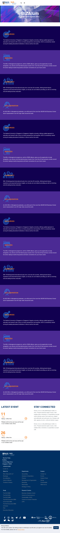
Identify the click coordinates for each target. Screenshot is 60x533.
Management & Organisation (29, 480)
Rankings (5, 476)
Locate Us (5, 468)
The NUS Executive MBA (9, 499)
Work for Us (44, 484)
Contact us (43, 474)
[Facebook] (4, 517)
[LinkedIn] (12, 517)
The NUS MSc (7, 495)
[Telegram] (16, 517)
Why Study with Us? (8, 474)
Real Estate (25, 484)
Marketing (24, 482)
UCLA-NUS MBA (7, 501)
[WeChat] (8, 520)
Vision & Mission (7, 480)
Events (42, 476)
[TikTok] (20, 517)
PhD (4, 508)
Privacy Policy (21, 529)
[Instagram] (8, 517)
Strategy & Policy (26, 486)
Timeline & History (7, 482)
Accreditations (6, 478)
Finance (24, 478)
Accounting (25, 474)
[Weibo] (12, 520)
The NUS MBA (7, 497)
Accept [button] (56, 527)
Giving (42, 480)
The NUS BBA (6, 493)
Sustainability (44, 482)
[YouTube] (24, 517)
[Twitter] (4, 520)
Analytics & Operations (28, 476)
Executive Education (8, 510)
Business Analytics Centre (28, 493)
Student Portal (44, 478)
